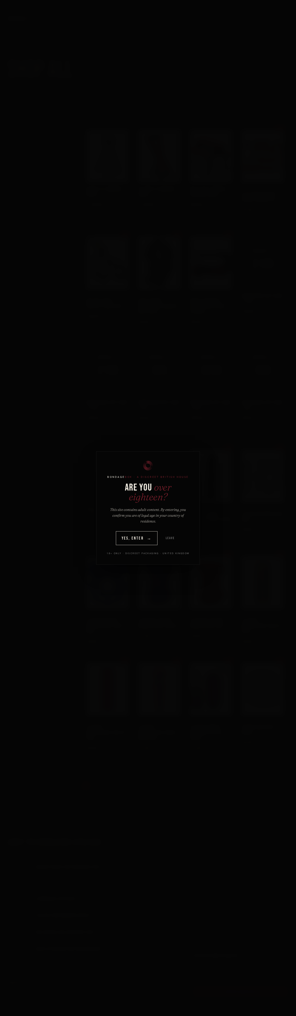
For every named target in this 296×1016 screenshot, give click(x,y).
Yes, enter (137, 538)
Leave (170, 538)
